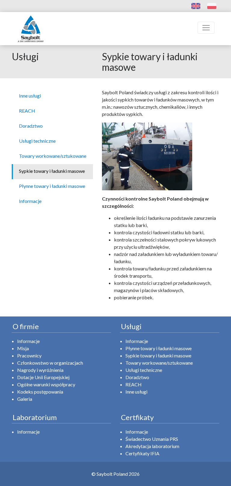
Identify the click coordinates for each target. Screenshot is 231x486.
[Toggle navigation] (206, 28)
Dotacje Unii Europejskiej (43, 377)
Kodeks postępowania (40, 391)
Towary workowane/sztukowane (159, 363)
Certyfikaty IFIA (142, 453)
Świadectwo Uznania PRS (151, 439)
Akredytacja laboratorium (152, 446)
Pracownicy (29, 355)
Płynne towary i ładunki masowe (158, 348)
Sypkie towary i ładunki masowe (158, 355)
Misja (23, 348)
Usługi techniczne (143, 370)
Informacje (28, 341)
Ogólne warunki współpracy (46, 384)
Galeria (24, 399)
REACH (133, 384)
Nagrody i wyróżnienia (40, 370)
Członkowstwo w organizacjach (50, 363)
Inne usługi (136, 391)
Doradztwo (137, 377)
